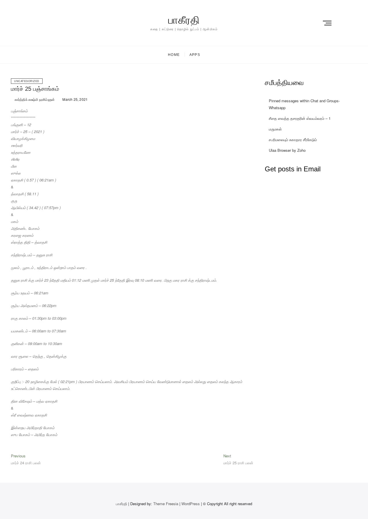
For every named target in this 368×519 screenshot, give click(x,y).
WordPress (190, 503)
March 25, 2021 (75, 99)
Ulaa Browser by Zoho (287, 150)
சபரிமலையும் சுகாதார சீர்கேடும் (293, 139)
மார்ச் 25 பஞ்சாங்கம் (35, 89)
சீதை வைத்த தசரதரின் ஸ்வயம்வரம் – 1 (300, 118)
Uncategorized (26, 81)
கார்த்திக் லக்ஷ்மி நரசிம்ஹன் (34, 99)
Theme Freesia (165, 503)
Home (174, 55)
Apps (194, 55)
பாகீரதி (184, 20)
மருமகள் (275, 129)
